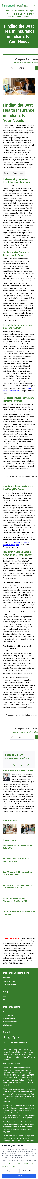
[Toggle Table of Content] (20, 173)
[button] (4, 829)
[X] (14, 764)
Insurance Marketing (10, 984)
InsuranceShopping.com (16, 972)
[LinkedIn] (21, 764)
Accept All (19, 1176)
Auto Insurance (8, 1012)
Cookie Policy (28, 1163)
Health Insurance (9, 1018)
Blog (4, 996)
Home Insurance (9, 1015)
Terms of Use (17, 1163)
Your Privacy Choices (9, 1166)
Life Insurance (8, 1025)
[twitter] (9, 1037)
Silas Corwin (27, 770)
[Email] (28, 764)
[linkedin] (18, 1037)
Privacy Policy (6, 1163)
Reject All (10, 1171)
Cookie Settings (28, 1171)
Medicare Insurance (10, 1022)
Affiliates (6, 978)
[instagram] (13, 1037)
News (5, 1000)
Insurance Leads (9, 981)
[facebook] (4, 1037)
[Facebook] (7, 764)
